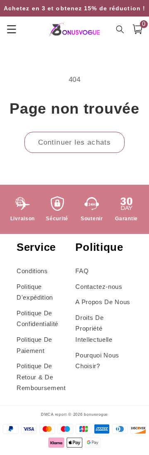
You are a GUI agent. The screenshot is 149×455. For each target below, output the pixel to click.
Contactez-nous (98, 286)
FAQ (82, 270)
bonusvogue (96, 414)
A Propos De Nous (102, 301)
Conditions (32, 270)
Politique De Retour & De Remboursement (41, 376)
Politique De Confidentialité (37, 319)
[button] (137, 29)
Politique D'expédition (35, 292)
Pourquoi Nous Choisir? (97, 361)
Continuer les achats (74, 142)
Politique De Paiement (34, 345)
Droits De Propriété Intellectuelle (93, 328)
